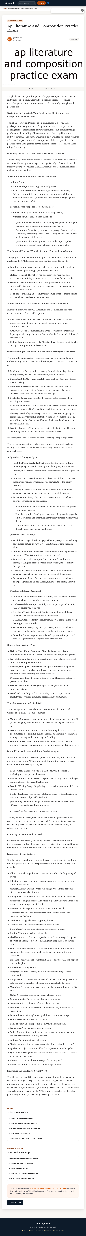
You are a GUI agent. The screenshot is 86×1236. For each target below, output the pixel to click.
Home (24, 1231)
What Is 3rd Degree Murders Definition (23, 1123)
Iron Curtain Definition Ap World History (23, 1159)
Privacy (55, 1231)
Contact (38, 1231)
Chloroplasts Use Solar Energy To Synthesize (25, 1138)
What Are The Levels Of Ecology (21, 1163)
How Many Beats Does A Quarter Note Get (24, 1128)
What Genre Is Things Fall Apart (21, 1118)
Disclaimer (47, 1231)
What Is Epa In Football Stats (19, 1133)
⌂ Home (41, 3)
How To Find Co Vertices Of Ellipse (21, 1178)
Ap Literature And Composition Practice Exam (48, 1188)
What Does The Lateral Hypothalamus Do (24, 1173)
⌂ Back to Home (15, 1202)
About (31, 1231)
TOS (62, 1231)
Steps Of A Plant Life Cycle (19, 1168)
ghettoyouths (9, 3)
